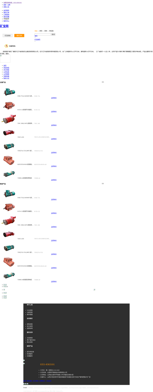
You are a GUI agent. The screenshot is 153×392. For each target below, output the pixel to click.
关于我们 (36, 381)
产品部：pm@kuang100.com (89, 387)
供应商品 (6, 67)
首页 (36, 36)
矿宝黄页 (37, 39)
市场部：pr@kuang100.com (54, 387)
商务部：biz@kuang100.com (36, 387)
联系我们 (29, 381)
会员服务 (6, 10)
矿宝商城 (7, 35)
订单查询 (6, 14)
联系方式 (6, 78)
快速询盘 (6, 76)
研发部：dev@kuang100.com (72, 387)
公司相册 (6, 74)
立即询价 (54, 98)
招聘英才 (42, 381)
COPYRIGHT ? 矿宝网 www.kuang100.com (36, 391)
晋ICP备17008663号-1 (56, 391)
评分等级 (6, 70)
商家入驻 (6, 7)
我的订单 (6, 12)
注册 (8, 4)
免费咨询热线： (13, 2)
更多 (103, 82)
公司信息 (6, 72)
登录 (5, 4)
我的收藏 (6, 16)
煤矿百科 (19, 35)
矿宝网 (4, 26)
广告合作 (48, 381)
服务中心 (6, 21)
